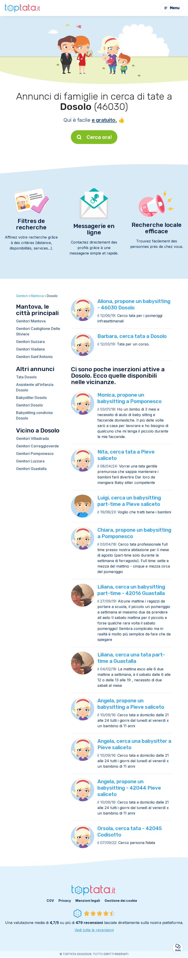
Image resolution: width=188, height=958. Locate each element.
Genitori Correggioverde (37, 446)
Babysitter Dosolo (31, 397)
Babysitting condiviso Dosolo (34, 415)
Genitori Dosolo (29, 405)
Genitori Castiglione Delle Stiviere (38, 331)
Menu (175, 8)
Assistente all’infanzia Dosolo (34, 387)
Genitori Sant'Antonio (34, 356)
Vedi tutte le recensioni (94, 930)
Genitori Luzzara (30, 461)
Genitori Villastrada (32, 438)
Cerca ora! (99, 137)
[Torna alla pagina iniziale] (23, 8)
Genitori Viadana (30, 349)
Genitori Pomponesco (35, 453)
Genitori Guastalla (31, 468)
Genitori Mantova (31, 321)
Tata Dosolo (26, 377)
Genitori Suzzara (30, 341)
